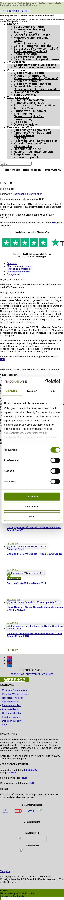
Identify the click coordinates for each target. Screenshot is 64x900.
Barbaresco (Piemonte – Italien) (36, 48)
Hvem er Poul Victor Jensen (33, 151)
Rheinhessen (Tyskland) (30, 51)
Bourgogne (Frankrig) (29, 26)
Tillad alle (32, 496)
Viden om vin (16, 70)
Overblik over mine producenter (36, 59)
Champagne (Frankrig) (29, 29)
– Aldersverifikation (10, 709)
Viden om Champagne (29, 75)
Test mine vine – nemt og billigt (35, 140)
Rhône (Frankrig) (25, 54)
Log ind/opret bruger (15, 11)
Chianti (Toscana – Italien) (31, 43)
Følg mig (20, 138)
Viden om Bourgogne (29, 72)
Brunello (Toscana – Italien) (32, 35)
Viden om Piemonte (28, 81)
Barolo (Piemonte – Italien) (32, 45)
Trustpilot (5, 871)
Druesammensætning (18, 271)
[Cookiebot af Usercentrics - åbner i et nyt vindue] (45, 381)
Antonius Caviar (25, 108)
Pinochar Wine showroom (32, 129)
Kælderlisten (16, 62)
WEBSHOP (14, 679)
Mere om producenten (19, 266)
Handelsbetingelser (12, 697)
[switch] (55, 460)
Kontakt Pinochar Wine (30, 143)
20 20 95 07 (30, 770)
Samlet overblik (25, 94)
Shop (10, 21)
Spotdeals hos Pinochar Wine (34, 105)
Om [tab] (52, 390)
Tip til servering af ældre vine (34, 67)
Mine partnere (24, 135)
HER (54, 222)
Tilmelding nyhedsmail (29, 100)
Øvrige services (18, 97)
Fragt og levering (11, 717)
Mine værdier (23, 146)
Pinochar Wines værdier (15, 694)
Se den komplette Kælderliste (35, 64)
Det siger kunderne (27, 149)
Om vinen (12, 263)
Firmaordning (23, 119)
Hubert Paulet (34, 193)
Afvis (32, 516)
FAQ (4, 724)
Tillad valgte (32, 506)
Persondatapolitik (26, 157)
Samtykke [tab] (11, 390)
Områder (13, 24)
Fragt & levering (25, 154)
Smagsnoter (13, 274)
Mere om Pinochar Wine (15, 690)
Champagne (19, 193)
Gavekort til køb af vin (29, 116)
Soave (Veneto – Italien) (30, 56)
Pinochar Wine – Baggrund (32, 132)
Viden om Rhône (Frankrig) (32, 83)
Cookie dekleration (12, 713)
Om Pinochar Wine (20, 127)
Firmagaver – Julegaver (30, 111)
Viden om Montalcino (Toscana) (36, 78)
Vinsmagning (23, 113)
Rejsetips (20, 121)
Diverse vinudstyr (26, 124)
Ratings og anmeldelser (19, 268)
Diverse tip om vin (26, 92)
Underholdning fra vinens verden (37, 89)
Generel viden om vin (28, 86)
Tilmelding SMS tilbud (29, 102)
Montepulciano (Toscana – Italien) (32, 39)
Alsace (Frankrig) (25, 32)
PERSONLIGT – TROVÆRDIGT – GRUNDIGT (32, 674)
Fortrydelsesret (10, 701)
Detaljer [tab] (32, 390)
